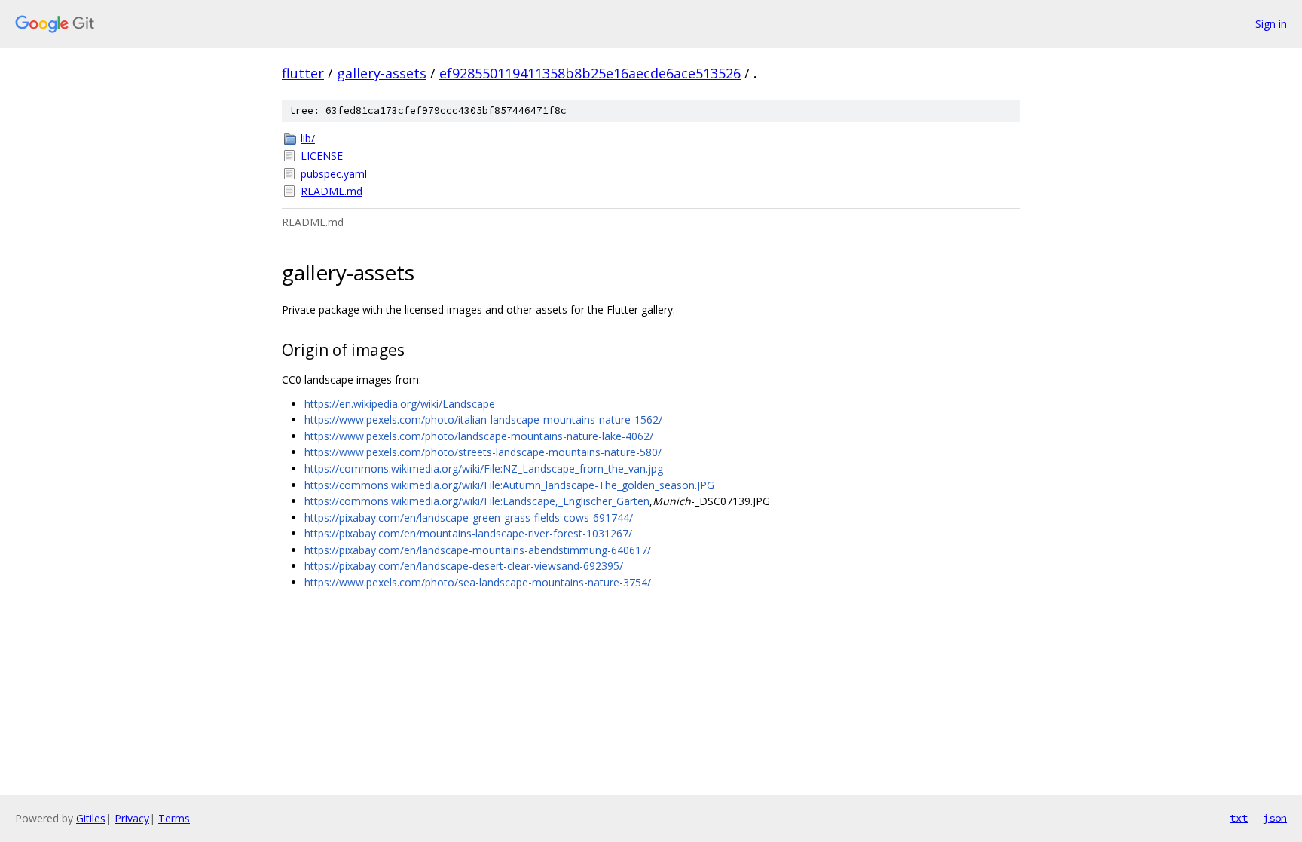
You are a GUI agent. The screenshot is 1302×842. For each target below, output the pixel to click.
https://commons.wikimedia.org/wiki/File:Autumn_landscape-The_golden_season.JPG (509, 485)
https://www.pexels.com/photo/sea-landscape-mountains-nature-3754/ (477, 582)
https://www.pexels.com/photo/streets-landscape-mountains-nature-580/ (483, 452)
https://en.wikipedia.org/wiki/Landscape (399, 404)
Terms (174, 818)
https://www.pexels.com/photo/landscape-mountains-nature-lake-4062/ (478, 436)
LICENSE (322, 155)
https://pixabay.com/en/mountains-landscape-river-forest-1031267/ (468, 533)
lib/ (308, 138)
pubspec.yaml (334, 174)
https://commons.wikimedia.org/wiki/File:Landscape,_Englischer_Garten (476, 501)
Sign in (1271, 24)
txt (1239, 818)
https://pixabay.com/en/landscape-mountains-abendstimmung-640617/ (477, 550)
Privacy (132, 818)
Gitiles (90, 818)
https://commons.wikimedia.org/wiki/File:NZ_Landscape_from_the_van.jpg (483, 468)
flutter (303, 73)
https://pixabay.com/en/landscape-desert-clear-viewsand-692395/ (463, 566)
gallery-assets (381, 73)
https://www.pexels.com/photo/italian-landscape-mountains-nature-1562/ (483, 419)
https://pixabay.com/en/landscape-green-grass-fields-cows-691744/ (468, 517)
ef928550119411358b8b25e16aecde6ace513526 (590, 73)
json (1275, 818)
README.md (331, 191)
